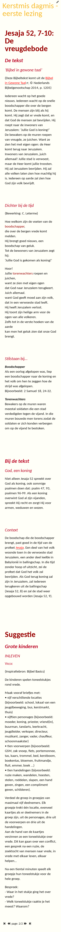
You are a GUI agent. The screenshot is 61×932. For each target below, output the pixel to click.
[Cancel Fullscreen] (57, 2)
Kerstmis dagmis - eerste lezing (30, 10)
